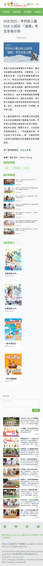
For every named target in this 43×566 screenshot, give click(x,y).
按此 (24, 150)
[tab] (6, 12)
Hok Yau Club (18, 557)
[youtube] (16, 526)
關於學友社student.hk (11, 535)
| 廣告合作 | (26, 535)
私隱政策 (6, 538)
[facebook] (27, 526)
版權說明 (35, 535)
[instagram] (5, 526)
